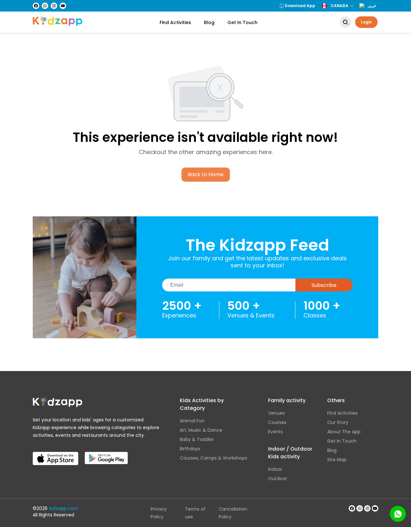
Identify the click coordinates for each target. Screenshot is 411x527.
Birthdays (190, 448)
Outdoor (277, 478)
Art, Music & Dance (201, 430)
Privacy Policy (159, 513)
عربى (372, 6)
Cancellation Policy (233, 513)
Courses (277, 422)
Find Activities (175, 22)
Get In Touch (242, 22)
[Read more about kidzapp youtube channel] (375, 508)
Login (366, 22)
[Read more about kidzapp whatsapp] (359, 508)
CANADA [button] (339, 5)
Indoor (275, 469)
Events (275, 431)
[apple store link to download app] (55, 453)
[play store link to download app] (106, 453)
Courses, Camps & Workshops (213, 458)
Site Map (336, 459)
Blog (209, 22)
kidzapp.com (63, 508)
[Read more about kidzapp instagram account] (367, 508)
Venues (276, 413)
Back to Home (205, 174)
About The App (344, 431)
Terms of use (195, 513)
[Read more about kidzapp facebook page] (352, 508)
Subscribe (324, 285)
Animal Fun (192, 421)
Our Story (337, 422)
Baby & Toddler (197, 439)
